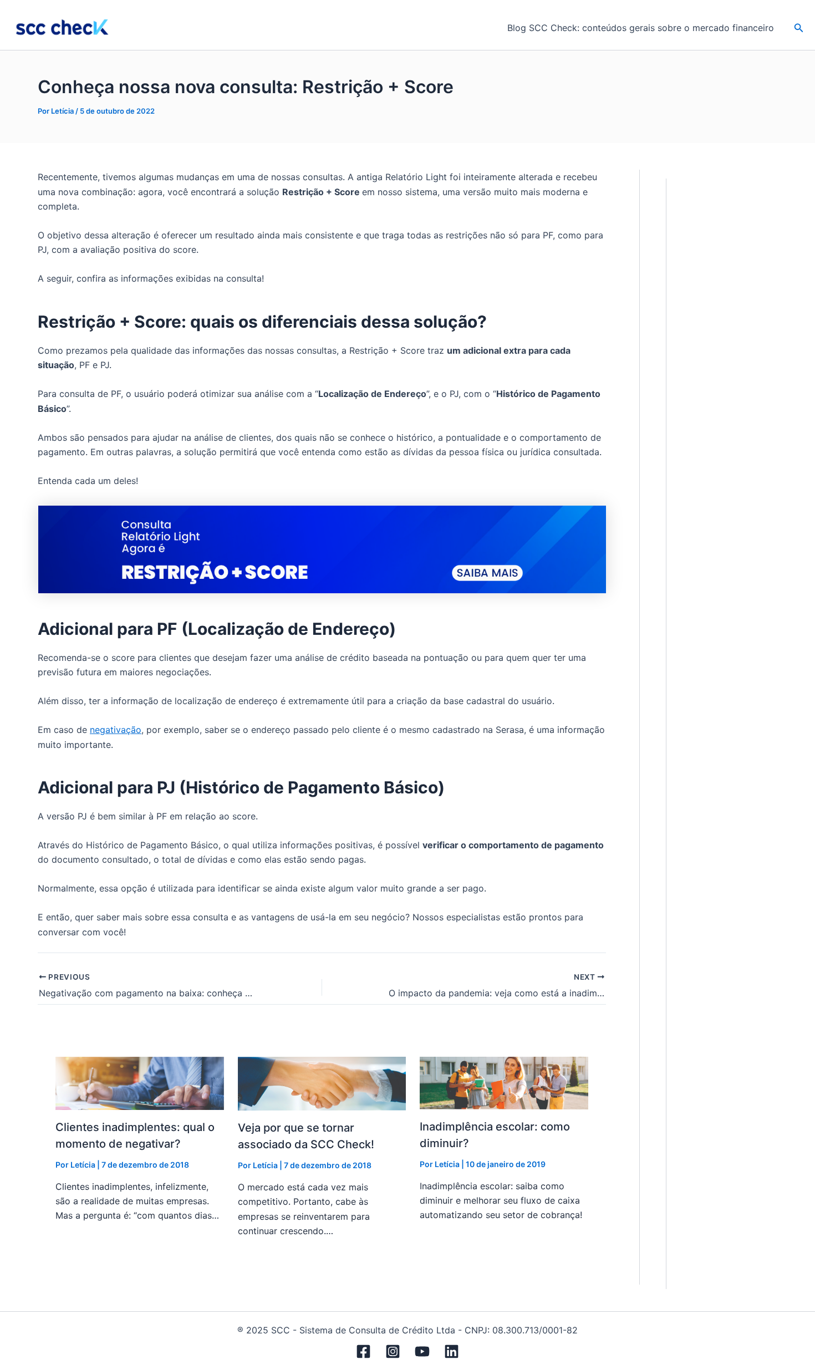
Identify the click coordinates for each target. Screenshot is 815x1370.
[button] (799, 28)
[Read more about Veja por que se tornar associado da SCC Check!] (322, 1082)
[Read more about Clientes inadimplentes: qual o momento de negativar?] (139, 1082)
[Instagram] (392, 1351)
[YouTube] (422, 1351)
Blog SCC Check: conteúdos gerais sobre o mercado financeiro (640, 27)
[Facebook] (363, 1351)
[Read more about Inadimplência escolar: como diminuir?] (504, 1082)
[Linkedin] (451, 1351)
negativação (115, 729)
